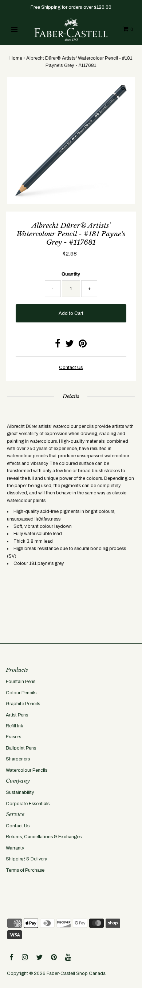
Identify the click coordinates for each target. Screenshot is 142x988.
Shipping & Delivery (26, 859)
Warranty (15, 848)
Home (15, 58)
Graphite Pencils (23, 703)
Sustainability (20, 792)
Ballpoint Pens (21, 748)
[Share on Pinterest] (83, 345)
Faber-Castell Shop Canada (76, 973)
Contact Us (17, 825)
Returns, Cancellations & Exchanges (44, 836)
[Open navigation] (14, 29)
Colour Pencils (21, 692)
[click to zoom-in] (123, 88)
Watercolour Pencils (26, 770)
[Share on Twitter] (69, 345)
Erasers (13, 736)
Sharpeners (18, 759)
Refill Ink (14, 725)
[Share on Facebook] (57, 345)
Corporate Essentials (28, 803)
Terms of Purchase (25, 870)
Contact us (71, 367)
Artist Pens (17, 715)
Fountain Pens (20, 681)
